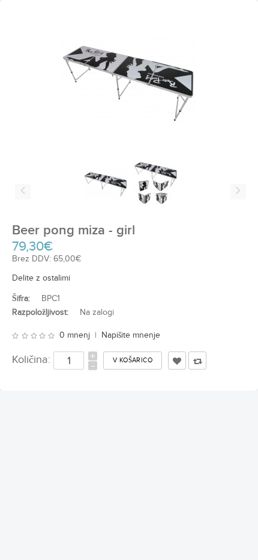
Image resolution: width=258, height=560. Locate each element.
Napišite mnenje (130, 335)
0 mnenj (74, 335)
